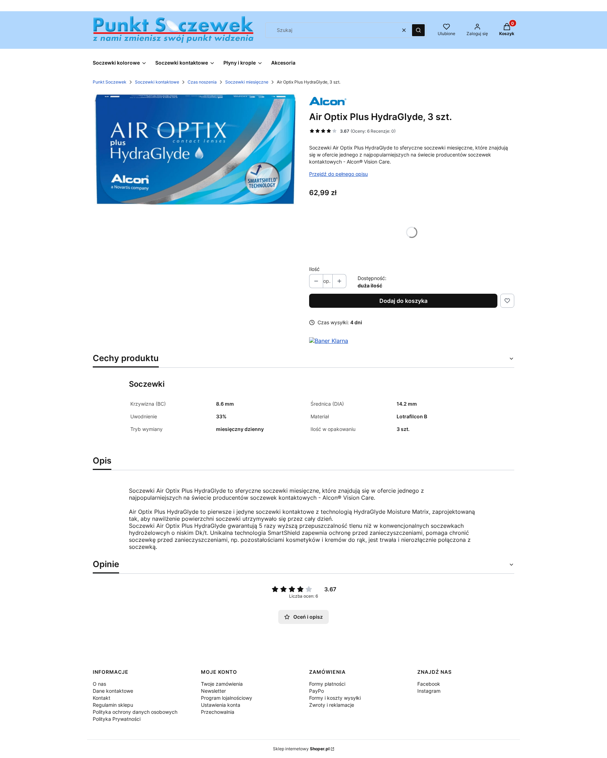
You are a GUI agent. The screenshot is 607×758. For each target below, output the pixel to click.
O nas (99, 684)
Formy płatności (327, 684)
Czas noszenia (202, 82)
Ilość (314, 269)
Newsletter (213, 691)
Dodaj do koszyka (403, 300)
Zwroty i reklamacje (331, 705)
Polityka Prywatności (117, 719)
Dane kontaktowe (113, 691)
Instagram (428, 691)
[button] (418, 30)
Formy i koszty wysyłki (335, 698)
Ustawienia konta (220, 705)
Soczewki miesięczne (246, 82)
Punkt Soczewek (109, 82)
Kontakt (101, 698)
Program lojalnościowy (226, 698)
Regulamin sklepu (113, 705)
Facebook (428, 684)
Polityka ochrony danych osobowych (135, 712)
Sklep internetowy (301, 748)
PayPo (316, 691)
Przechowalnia (217, 712)
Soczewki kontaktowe (157, 82)
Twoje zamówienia (222, 684)
